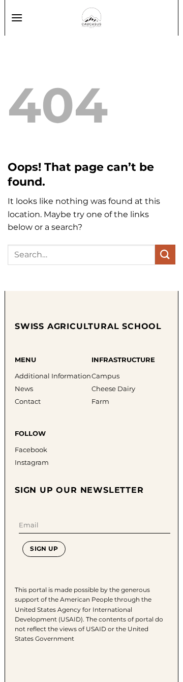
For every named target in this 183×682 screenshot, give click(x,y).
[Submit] (165, 254)
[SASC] (91, 18)
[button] (17, 17)
